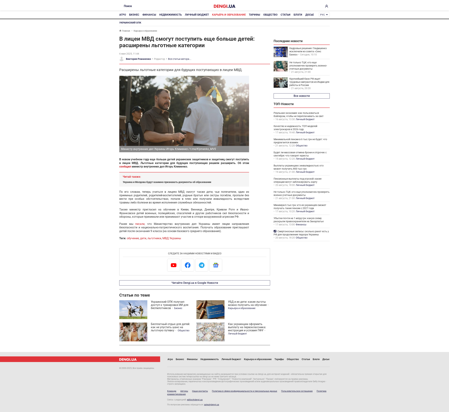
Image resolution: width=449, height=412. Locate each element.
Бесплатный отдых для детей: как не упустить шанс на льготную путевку (170, 327)
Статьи (285, 14)
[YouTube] (173, 265)
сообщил (125, 166)
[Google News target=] (215, 265)
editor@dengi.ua (195, 399)
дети (143, 238)
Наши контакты (200, 391)
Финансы (149, 14)
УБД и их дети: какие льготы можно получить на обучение (247, 303)
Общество (270, 14)
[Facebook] (187, 265)
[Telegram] (201, 265)
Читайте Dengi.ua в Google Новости (195, 282)
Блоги (298, 14)
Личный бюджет (197, 14)
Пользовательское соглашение (297, 391)
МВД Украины (171, 238)
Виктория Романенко (138, 59)
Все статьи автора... (179, 59)
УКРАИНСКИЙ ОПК (130, 22)
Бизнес (134, 14)
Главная (126, 31)
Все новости (302, 96)
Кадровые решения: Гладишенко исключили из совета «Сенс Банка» (308, 51)
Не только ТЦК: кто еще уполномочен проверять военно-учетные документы (308, 65)
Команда (171, 391)
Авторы (184, 391)
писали (140, 224)
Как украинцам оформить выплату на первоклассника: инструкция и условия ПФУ (247, 327)
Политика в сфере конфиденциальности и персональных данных (244, 391)
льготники (154, 238)
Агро (122, 14)
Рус (322, 14)
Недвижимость (170, 14)
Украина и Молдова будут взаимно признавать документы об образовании (167, 182)
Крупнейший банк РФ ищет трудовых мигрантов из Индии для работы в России (309, 81)
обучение (133, 238)
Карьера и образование (229, 14)
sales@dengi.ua (211, 404)
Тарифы (254, 14)
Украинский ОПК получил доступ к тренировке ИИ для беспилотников (169, 305)
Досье (309, 14)
